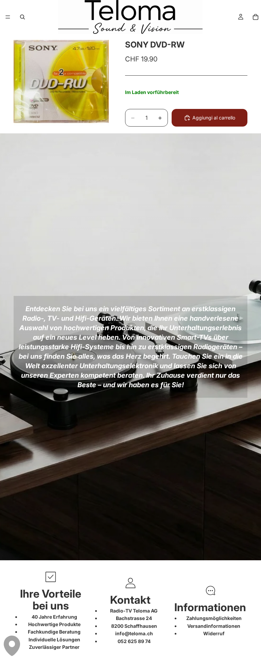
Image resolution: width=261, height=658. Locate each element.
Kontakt (130, 599)
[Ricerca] (22, 17)
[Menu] (8, 17)
